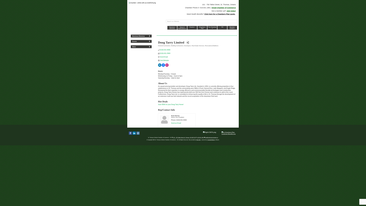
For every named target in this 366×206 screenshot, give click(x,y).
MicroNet (198, 139)
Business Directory (172, 27)
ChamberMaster (211, 139)
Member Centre (232, 27)
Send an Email (176, 123)
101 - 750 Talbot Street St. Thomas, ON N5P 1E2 (184, 137)
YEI (222, 27)
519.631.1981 (200, 137)
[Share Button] (188, 42)
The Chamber (212, 27)
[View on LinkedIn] (159, 66)
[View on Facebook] (163, 66)
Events (192, 27)
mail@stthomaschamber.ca (211, 137)
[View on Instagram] (167, 66)
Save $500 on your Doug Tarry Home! (170, 104)
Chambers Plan (202, 27)
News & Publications (181, 27)
